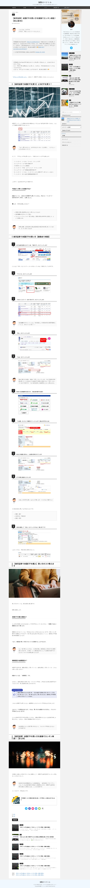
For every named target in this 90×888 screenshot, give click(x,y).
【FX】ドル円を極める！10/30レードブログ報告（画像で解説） (30, 873)
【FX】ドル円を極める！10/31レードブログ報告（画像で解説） (30, 875)
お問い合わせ (66, 7)
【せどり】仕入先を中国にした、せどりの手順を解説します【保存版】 (75, 92)
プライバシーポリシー (66, 142)
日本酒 (24, 7)
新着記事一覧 (56, 7)
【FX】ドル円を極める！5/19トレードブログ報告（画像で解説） (35, 846)
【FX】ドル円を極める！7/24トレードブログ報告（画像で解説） (35, 827)
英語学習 (14, 7)
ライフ (45, 7)
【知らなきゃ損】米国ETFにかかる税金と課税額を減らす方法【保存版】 (37, 837)
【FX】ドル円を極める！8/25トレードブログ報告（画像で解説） (35, 865)
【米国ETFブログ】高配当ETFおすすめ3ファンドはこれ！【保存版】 (75, 104)
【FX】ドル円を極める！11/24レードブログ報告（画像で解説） (75, 68)
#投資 (39, 47)
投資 (35, 7)
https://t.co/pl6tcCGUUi (33, 42)
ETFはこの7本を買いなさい (20, 77)
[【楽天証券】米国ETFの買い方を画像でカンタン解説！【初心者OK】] (36, 808)
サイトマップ (65, 139)
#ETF (43, 47)
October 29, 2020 (40, 52)
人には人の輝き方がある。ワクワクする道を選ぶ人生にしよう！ (45, 884)
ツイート (63, 133)
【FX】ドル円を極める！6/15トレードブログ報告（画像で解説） (35, 856)
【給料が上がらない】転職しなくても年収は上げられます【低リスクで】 (75, 57)
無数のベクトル (45, 2)
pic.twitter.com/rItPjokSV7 (20, 49)
